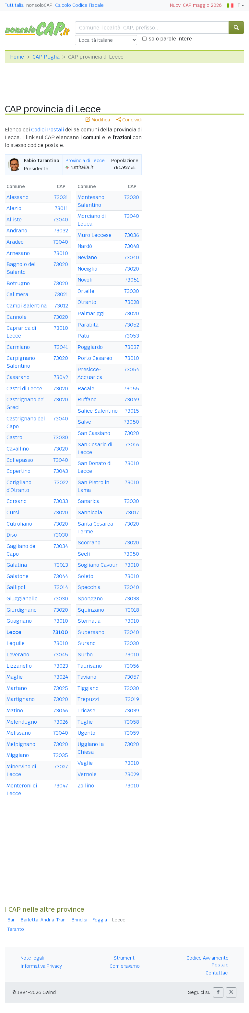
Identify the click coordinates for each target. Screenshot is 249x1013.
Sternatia (89, 621)
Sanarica (88, 501)
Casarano (18, 377)
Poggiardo (90, 347)
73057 (131, 676)
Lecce (13, 632)
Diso (11, 534)
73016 (132, 444)
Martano (16, 688)
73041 (61, 347)
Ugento (86, 732)
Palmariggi (90, 313)
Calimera (17, 294)
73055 (131, 388)
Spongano (90, 598)
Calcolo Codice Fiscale (79, 5)
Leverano (17, 654)
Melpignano (20, 744)
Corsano (16, 501)
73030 (60, 437)
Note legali (32, 958)
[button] (218, 992)
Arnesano (18, 253)
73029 (132, 774)
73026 (61, 721)
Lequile (15, 643)
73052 (131, 324)
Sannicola (89, 512)
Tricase (86, 710)
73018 (132, 610)
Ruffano (87, 399)
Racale (85, 388)
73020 (60, 264)
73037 (132, 347)
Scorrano (89, 542)
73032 (61, 230)
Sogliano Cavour (97, 565)
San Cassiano (93, 433)
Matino (14, 710)
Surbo (85, 654)
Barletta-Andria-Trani (43, 920)
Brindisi (79, 920)
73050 (131, 421)
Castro (14, 437)
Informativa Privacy (41, 966)
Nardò (84, 246)
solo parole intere (170, 38)
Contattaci (217, 973)
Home (17, 56)
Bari (11, 920)
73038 (131, 598)
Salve (84, 421)
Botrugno (18, 283)
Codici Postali (47, 129)
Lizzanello (19, 665)
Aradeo (15, 242)
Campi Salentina (26, 305)
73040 (60, 219)
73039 (131, 710)
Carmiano (18, 347)
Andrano (16, 230)
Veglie (85, 763)
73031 (61, 197)
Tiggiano (88, 688)
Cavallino (17, 448)
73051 (132, 279)
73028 (132, 302)
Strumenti (125, 958)
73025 (60, 688)
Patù (83, 335)
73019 (132, 699)
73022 (61, 482)
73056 (131, 665)
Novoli (84, 279)
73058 (131, 721)
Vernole (87, 774)
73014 (61, 587)
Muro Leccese (94, 235)
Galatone (17, 576)
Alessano (17, 197)
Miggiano (17, 755)
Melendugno (21, 721)
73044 (60, 576)
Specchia (89, 587)
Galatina (16, 565)
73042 (61, 377)
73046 (60, 710)
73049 (131, 399)
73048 (131, 246)
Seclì (83, 554)
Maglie (14, 676)
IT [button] (238, 5)
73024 (61, 676)
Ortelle (85, 291)
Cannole (16, 317)
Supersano (90, 632)
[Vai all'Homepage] (40, 28)
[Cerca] (236, 27)
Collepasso (19, 460)
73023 (61, 665)
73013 (61, 565)
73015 (132, 410)
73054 (131, 369)
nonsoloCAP (39, 5)
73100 (60, 632)
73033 (60, 501)
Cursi (12, 512)
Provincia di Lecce (85, 160)
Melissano (18, 732)
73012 (61, 305)
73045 (60, 654)
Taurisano (89, 665)
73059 (131, 732)
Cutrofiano (19, 523)
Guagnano (19, 621)
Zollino (85, 785)
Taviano (86, 676)
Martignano (20, 699)
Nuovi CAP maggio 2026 (196, 5)
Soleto (85, 576)
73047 (61, 785)
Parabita (88, 324)
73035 (60, 755)
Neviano (87, 257)
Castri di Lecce (24, 388)
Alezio (13, 208)
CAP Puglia (46, 56)
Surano (86, 643)
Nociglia (87, 268)
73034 (60, 546)
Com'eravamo (125, 966)
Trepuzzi (88, 699)
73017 (132, 512)
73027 (61, 766)
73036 (131, 235)
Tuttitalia (14, 5)
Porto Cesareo (94, 358)
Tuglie (85, 721)
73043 (60, 471)
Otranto (86, 302)
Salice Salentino (97, 410)
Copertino (18, 471)
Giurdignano (21, 610)
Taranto (15, 929)
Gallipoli (16, 587)
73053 (131, 335)
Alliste (14, 219)
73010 (61, 253)
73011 (61, 208)
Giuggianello (22, 598)
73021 (61, 294)
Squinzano (90, 610)
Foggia (99, 920)
